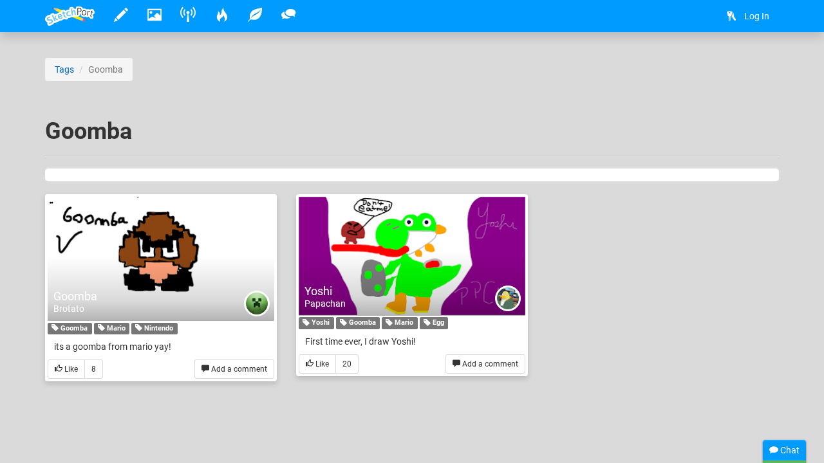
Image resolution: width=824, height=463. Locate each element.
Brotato (68, 309)
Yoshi (318, 291)
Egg (437, 323)
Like (70, 369)
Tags (64, 69)
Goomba (75, 296)
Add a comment (238, 369)
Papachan (325, 303)
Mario (115, 328)
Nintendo (157, 328)
